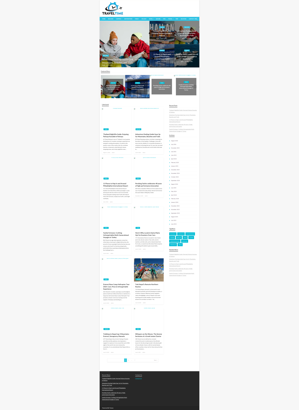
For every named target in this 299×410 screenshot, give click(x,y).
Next (155, 360)
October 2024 (175, 177)
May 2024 (174, 191)
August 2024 (174, 184)
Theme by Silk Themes (107, 408)
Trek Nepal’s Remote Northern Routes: (146, 285)
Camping (118, 19)
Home (103, 19)
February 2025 (175, 162)
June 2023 (174, 224)
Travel (170, 19)
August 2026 (174, 140)
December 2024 (175, 169)
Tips (164, 19)
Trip (177, 19)
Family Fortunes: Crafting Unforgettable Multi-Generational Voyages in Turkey (116, 235)
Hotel (151, 19)
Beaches (110, 19)
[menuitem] (104, 19)
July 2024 (173, 187)
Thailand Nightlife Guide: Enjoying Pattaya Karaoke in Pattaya (162, 33)
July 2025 (173, 151)
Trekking (138, 279)
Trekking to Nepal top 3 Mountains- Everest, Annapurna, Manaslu (116, 335)
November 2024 (175, 173)
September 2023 (175, 213)
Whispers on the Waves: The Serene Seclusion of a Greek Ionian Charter (148, 335)
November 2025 (175, 148)
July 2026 (173, 144)
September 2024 (175, 180)
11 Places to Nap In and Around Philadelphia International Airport (162, 56)
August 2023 (174, 216)
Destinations (128, 19)
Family (137, 19)
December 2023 (175, 206)
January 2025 (174, 166)
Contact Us (138, 378)
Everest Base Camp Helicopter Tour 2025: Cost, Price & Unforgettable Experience (116, 286)
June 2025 (174, 155)
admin (103, 65)
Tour (137, 227)
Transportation (174, 241)
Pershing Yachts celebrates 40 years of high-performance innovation (187, 56)
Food (172, 237)
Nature (158, 19)
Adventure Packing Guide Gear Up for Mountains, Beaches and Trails (121, 61)
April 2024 (174, 195)
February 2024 (175, 198)
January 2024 (174, 202)
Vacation (183, 19)
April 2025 (174, 159)
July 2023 (173, 220)
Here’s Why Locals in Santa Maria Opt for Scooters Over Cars (147, 234)
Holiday (144, 19)
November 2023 (175, 209)
